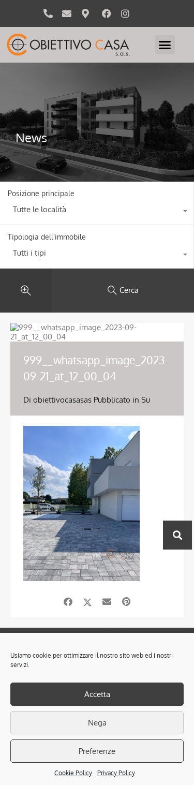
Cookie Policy (73, 773)
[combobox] (96, 212)
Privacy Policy (116, 773)
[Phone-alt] (48, 13)
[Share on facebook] (68, 602)
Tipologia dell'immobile (47, 236)
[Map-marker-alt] (85, 13)
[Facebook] (106, 13)
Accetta (97, 694)
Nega (97, 723)
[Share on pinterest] (126, 602)
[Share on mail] (106, 602)
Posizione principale (41, 193)
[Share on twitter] (87, 602)
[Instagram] (125, 13)
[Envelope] (66, 13)
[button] (165, 45)
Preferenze (97, 751)
